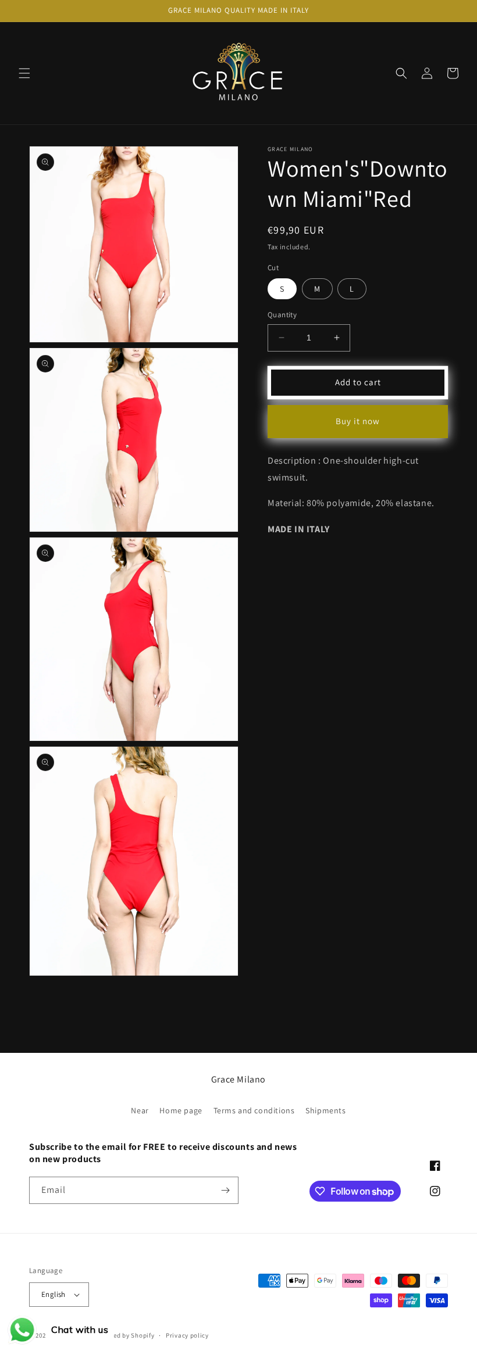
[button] (24, 73)
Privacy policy (187, 1335)
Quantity (282, 315)
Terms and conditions (254, 1110)
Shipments (325, 1110)
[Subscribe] (225, 1190)
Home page (180, 1110)
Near (139, 1110)
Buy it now (358, 420)
